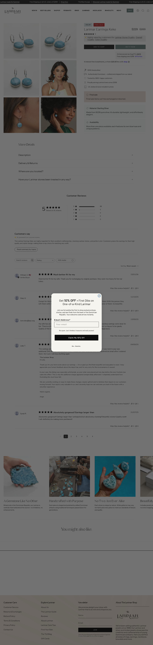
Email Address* (62, 320)
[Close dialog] (99, 295)
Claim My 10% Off (76, 338)
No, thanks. (76, 346)
